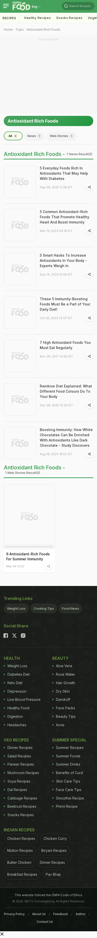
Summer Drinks (68, 764)
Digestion (15, 716)
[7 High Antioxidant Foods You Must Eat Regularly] (20, 356)
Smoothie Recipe (70, 798)
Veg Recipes (16, 739)
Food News (70, 608)
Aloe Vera (64, 666)
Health (12, 658)
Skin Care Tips (68, 781)
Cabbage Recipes (22, 798)
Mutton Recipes (20, 850)
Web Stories (61, 136)
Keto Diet (14, 683)
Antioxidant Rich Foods (43, 29)
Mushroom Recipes (23, 773)
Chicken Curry (55, 838)
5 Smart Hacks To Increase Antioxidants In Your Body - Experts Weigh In (63, 260)
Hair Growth (65, 683)
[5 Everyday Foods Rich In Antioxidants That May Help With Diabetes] (20, 181)
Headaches (16, 725)
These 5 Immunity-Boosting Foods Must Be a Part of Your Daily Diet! (65, 304)
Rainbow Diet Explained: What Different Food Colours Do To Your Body (66, 391)
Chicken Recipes (21, 838)
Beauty (60, 658)
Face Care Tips (68, 790)
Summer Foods (68, 756)
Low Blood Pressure (24, 699)
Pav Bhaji (53, 874)
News (33, 136)
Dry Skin (63, 691)
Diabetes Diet (18, 674)
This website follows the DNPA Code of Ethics (48, 895)
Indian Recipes (19, 829)
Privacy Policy (14, 914)
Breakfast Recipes (22, 874)
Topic (19, 29)
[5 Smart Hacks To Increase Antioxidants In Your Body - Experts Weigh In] (20, 269)
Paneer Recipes (20, 764)
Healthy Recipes (37, 18)
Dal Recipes (17, 790)
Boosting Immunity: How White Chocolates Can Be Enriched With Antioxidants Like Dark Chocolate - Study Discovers (66, 437)
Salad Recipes (19, 756)
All (12, 136)
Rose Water (65, 674)
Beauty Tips (66, 716)
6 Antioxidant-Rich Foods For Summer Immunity (28, 556)
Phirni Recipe (67, 806)
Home (8, 29)
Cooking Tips (44, 608)
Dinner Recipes (20, 747)
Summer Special (69, 739)
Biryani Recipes (54, 850)
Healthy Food (18, 708)
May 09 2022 (15, 566)
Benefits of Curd (69, 773)
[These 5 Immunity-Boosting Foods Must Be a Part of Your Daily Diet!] (20, 312)
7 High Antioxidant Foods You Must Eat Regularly (65, 345)
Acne (60, 725)
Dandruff (63, 699)
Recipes (9, 18)
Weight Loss (16, 608)
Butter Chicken (19, 862)
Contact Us (45, 922)
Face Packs (65, 708)
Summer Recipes (70, 747)
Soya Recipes (18, 781)
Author (81, 914)
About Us (39, 914)
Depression (16, 691)
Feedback (60, 914)
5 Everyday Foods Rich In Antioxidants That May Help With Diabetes (64, 173)
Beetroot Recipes (21, 806)
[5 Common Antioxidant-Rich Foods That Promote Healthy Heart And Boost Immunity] (20, 225)
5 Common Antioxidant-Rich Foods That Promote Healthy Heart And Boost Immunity (64, 217)
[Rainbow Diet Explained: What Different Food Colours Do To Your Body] (20, 399)
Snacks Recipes (69, 18)
